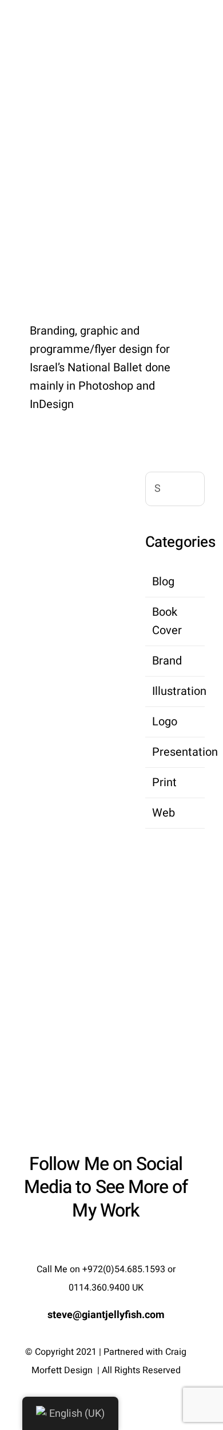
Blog (163, 581)
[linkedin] (126, 1245)
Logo (164, 721)
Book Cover (167, 621)
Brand (167, 660)
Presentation (175, 752)
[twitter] (105, 1245)
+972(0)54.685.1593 (123, 1269)
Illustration (175, 691)
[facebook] (85, 1245)
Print (164, 782)
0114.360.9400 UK (106, 1288)
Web (163, 813)
